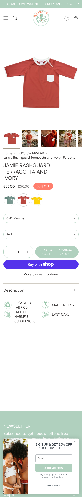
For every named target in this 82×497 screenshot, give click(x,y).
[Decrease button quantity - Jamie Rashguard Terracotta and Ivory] (9, 252)
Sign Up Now (53, 467)
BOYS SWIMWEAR (30, 153)
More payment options (41, 274)
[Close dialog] (75, 442)
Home (7, 153)
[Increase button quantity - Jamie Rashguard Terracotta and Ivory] (27, 252)
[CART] (75, 18)
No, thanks (53, 485)
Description (13, 290)
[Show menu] (5, 18)
